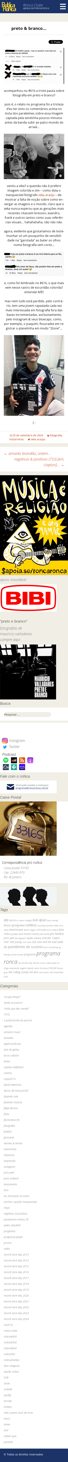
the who (34, 972)
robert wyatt (51, 963)
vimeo (7, 1424)
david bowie (16, 929)
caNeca (31, 925)
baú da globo (11, 1049)
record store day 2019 (16, 1289)
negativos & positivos (15, 1213)
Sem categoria (12, 1366)
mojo (7, 1207)
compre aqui (10, 639)
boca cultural (11, 1055)
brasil (7, 1061)
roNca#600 (10, 1348)
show (7, 1383)
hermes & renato (13, 1143)
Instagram (16, 740)
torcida (8, 1401)
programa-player (13, 1237)
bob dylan (39, 920)
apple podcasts (12, 1044)
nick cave (26, 942)
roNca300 (9, 1354)
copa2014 (9, 1079)
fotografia (56, 435)
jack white (44, 934)
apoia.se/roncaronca (36, 8)
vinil (6, 1430)
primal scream (17, 954)
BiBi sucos (10, 920)
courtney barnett (45, 925)
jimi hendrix (57, 934)
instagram (9, 1166)
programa (30, 954)
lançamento (10, 1184)
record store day (25, 962)
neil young (16, 942)
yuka (6, 976)
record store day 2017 (16, 1278)
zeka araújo (46, 195)
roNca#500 (10, 1342)
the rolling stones (18, 972)
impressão (9, 1161)
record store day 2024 (16, 1319)
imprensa (9, 1155)
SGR (6, 1377)
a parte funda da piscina (18, 1020)
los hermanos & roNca (16, 1196)
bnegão (28, 920)
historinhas (16, 439)
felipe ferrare (11, 1108)
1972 (7, 1014)
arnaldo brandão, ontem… (27, 453)
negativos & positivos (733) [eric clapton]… (39, 462)
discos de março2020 (16, 1090)
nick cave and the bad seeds (47, 942)
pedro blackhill (12, 1225)
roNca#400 (10, 1336)
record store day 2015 (16, 1266)
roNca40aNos (11, 1360)
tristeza (8, 1407)
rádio (7, 1248)
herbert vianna (31, 934)
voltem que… (11, 1436)
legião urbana (34, 938)
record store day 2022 (16, 1307)
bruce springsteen (14, 925)
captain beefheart (13, 1067)
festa (6, 1114)
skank (36, 968)
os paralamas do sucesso (23, 946)
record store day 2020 (16, 1295)
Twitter (14, 746)
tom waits (44, 972)
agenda (8, 1026)
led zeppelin (20, 938)
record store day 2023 (16, 1313)
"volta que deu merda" (16, 1008)
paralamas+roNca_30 (16, 1219)
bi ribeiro (20, 920)
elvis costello (52, 929)
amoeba (8, 1038)
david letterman (12, 1084)
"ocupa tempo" (12, 997)
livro (6, 1190)
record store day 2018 (16, 1284)
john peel (9, 938)
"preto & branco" (13, 1003)
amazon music (12, 1032)
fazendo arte (11, 1096)
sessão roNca (11, 1371)
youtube (8, 1442)
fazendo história (13, 1102)
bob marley (52, 920)
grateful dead (17, 934)
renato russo (39, 962)
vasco (7, 1418)
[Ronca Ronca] (9, 7)
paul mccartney (50, 947)
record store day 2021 (16, 1301)
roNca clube (10, 1330)
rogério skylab (26, 968)
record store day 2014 (16, 1260)
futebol (8, 1131)
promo (8, 1243)
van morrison (56, 972)
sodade (8, 1389)
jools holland (11, 1178)
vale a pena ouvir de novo (18, 1412)
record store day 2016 (16, 1272)
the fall (52, 968)
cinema (8, 1073)
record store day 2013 (16, 1254)
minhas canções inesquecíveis (20, 1202)
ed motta (41, 929)
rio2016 (8, 1325)
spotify (7, 1395)
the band (44, 968)
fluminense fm (12, 1120)
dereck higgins (30, 929)
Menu (63, 6)
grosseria (9, 1137)
